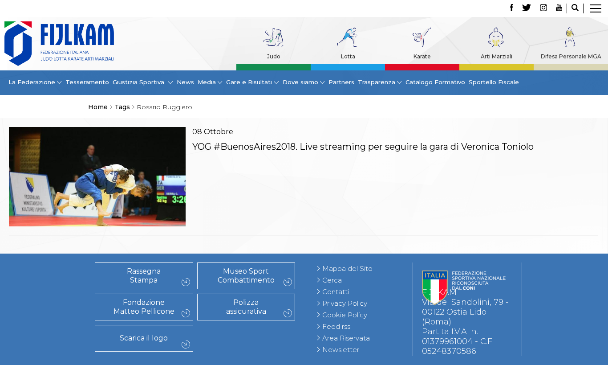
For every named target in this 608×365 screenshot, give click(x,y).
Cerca (332, 280)
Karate (422, 56)
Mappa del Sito (347, 268)
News (185, 82)
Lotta (348, 56)
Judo (273, 56)
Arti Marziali (496, 56)
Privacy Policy (344, 303)
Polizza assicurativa (246, 307)
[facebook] (512, 8)
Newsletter (340, 349)
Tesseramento (87, 82)
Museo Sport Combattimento (246, 275)
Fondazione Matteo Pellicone (143, 307)
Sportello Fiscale (494, 82)
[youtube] (559, 8)
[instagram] (543, 8)
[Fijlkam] (59, 43)
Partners (341, 82)
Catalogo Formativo (435, 82)
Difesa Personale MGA (571, 56)
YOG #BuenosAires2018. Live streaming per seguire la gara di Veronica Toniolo (363, 146)
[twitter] (526, 8)
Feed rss (336, 326)
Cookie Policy (344, 315)
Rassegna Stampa (144, 275)
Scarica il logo (144, 338)
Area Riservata (346, 338)
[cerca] (575, 8)
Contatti (335, 291)
